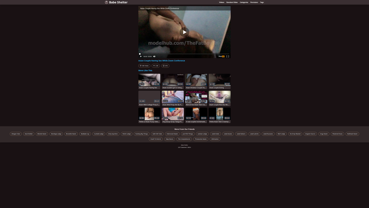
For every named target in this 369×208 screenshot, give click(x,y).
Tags (262, 2)
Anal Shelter (29, 134)
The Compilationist (184, 139)
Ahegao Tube (16, 134)
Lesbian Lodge (202, 134)
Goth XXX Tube (157, 134)
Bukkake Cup (85, 134)
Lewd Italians (241, 134)
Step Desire (169, 139)
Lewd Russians (268, 134)
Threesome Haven (201, 139)
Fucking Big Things (141, 134)
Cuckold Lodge (98, 134)
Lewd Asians (228, 134)
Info (166, 66)
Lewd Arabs (215, 134)
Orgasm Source (310, 134)
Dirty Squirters (113, 134)
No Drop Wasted (295, 134)
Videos (221, 2)
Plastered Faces (337, 134)
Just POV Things (188, 134)
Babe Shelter (118, 2)
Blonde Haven (41, 134)
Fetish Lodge (127, 134)
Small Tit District (155, 139)
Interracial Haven (172, 134)
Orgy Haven (324, 134)
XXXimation (215, 139)
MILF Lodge (281, 134)
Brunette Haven (71, 134)
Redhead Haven (352, 134)
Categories (244, 2)
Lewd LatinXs (254, 134)
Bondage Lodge (56, 134)
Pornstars (254, 2)
